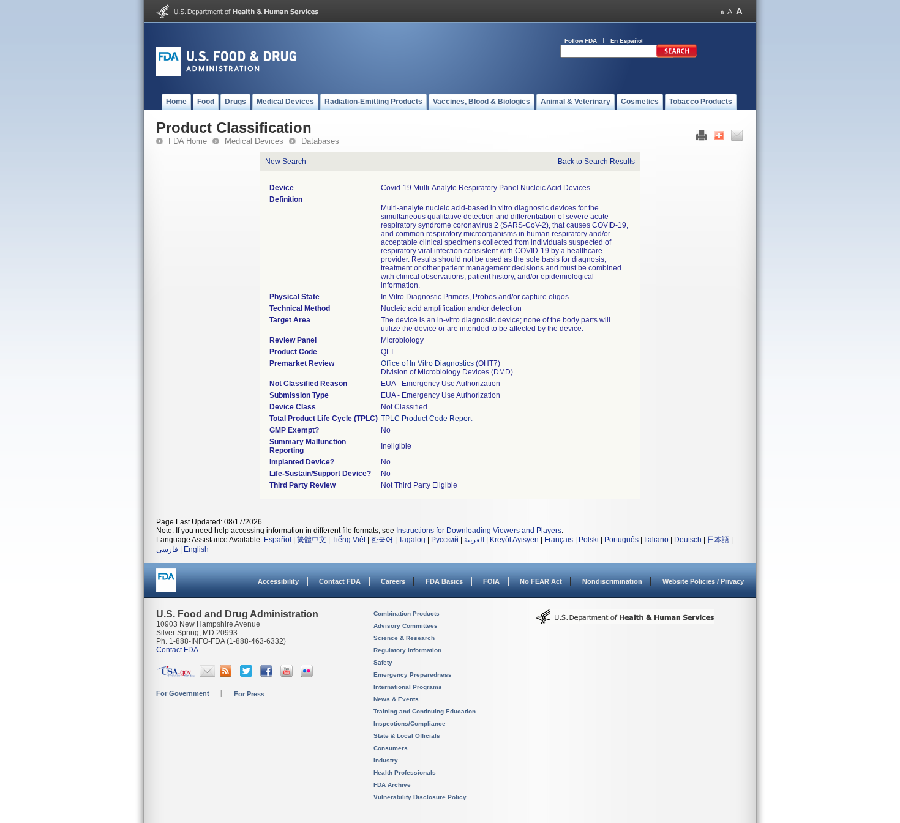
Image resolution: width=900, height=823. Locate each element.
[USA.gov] (176, 674)
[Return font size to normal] (729, 11)
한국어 (382, 539)
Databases (320, 141)
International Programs (407, 686)
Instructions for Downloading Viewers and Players (478, 530)
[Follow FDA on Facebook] (268, 674)
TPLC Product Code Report (426, 418)
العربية (474, 539)
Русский (445, 539)
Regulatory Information (407, 650)
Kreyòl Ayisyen (514, 539)
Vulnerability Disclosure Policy (420, 797)
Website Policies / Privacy (703, 581)
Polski (589, 539)
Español (277, 539)
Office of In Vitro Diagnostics (427, 363)
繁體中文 (311, 539)
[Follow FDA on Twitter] (247, 674)
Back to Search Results (596, 161)
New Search (285, 161)
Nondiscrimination (612, 581)
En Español (626, 40)
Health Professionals (404, 772)
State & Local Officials (406, 735)
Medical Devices (254, 141)
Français (558, 539)
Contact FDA (340, 581)
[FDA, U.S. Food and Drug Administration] (226, 73)
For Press (249, 694)
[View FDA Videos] (288, 674)
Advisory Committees (405, 625)
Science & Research (404, 638)
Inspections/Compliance (409, 723)
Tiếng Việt (349, 539)
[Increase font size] (739, 11)
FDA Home (187, 141)
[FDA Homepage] (166, 586)
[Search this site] (676, 55)
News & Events (396, 699)
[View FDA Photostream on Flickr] (308, 674)
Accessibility (278, 581)
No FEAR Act (541, 581)
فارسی (167, 549)
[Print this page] (701, 138)
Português (621, 539)
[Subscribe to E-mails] (207, 674)
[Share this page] (719, 138)
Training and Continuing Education (424, 711)
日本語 (718, 539)
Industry (385, 760)
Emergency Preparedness (412, 674)
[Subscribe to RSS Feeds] (227, 674)
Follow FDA (580, 40)
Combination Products (406, 613)
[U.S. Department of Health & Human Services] (625, 621)
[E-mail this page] (737, 138)
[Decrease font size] (722, 11)
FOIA (491, 581)
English (196, 549)
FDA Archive (392, 784)
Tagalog (412, 539)
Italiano (656, 539)
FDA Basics (444, 581)
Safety (382, 662)
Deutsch (688, 539)
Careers (393, 581)
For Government (182, 693)
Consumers (390, 748)
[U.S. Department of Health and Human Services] (237, 16)
